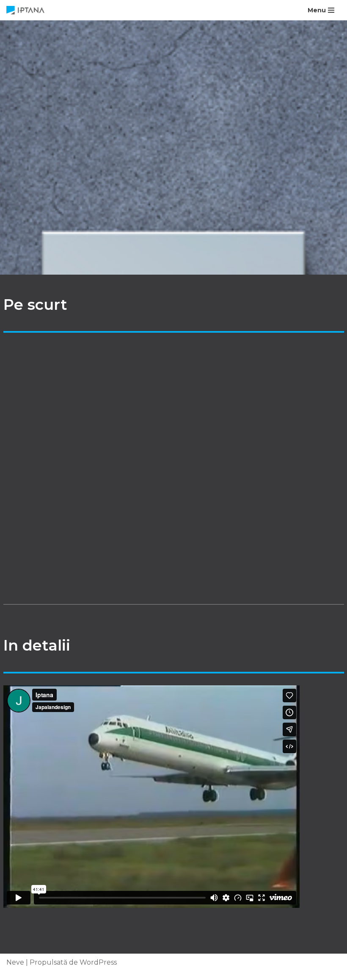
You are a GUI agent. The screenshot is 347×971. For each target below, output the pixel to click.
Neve (15, 962)
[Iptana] (27, 10)
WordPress (98, 962)
